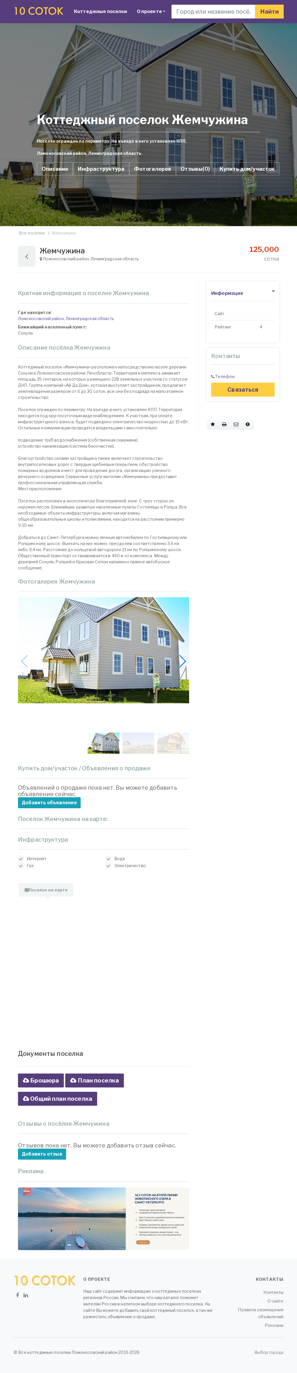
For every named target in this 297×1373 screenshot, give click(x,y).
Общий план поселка (60, 1098)
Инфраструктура (101, 169)
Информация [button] (227, 293)
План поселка (97, 1080)
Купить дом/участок (247, 169)
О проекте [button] (153, 11)
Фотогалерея (152, 169)
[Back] (26, 256)
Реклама (274, 1325)
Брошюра (44, 1080)
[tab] (46, 890)
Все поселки (32, 232)
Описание (55, 169)
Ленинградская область (90, 318)
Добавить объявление (49, 802)
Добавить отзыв (42, 1154)
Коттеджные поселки (100, 11)
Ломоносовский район (41, 318)
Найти (269, 11)
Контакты (273, 1292)
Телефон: (224, 376)
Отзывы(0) (195, 169)
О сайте (275, 1301)
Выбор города (268, 1352)
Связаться (242, 389)
